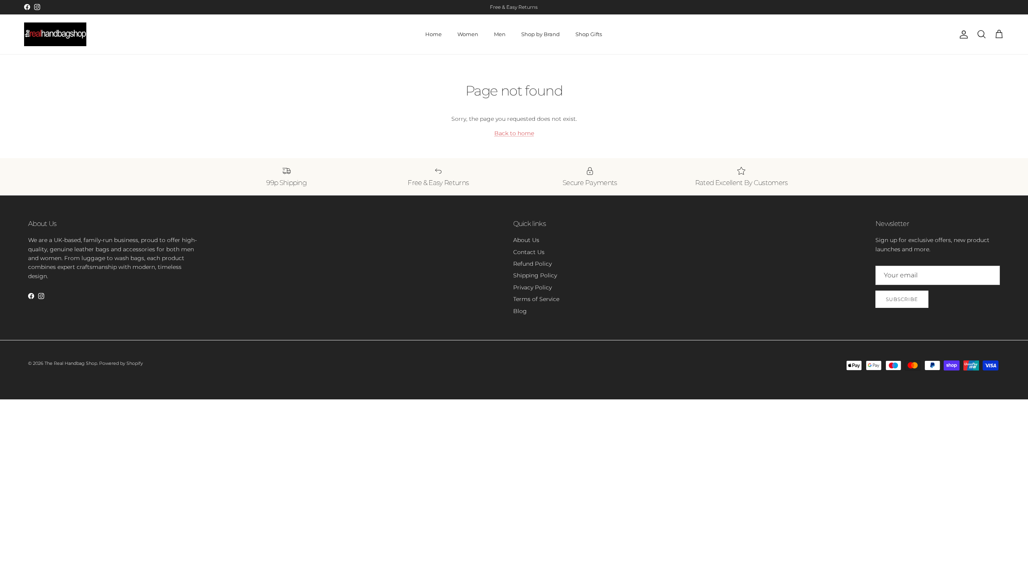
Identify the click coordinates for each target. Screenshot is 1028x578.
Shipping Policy (535, 275)
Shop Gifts (588, 34)
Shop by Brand (540, 34)
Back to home (514, 133)
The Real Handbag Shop (71, 363)
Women (467, 34)
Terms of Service (536, 299)
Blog (520, 311)
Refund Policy (532, 263)
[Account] (962, 34)
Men (500, 34)
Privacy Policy (532, 287)
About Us (526, 240)
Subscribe (902, 299)
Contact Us (529, 252)
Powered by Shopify (121, 363)
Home (433, 34)
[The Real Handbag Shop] (55, 34)
